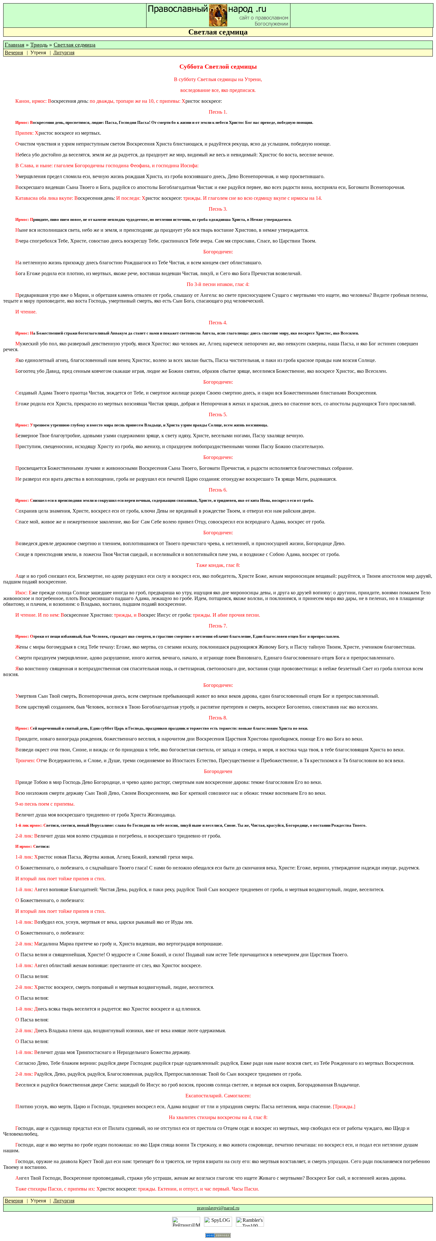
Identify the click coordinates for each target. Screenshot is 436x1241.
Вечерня (14, 52)
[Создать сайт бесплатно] (218, 1236)
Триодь (39, 44)
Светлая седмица (74, 44)
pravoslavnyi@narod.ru (218, 1207)
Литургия (63, 52)
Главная (14, 44)
